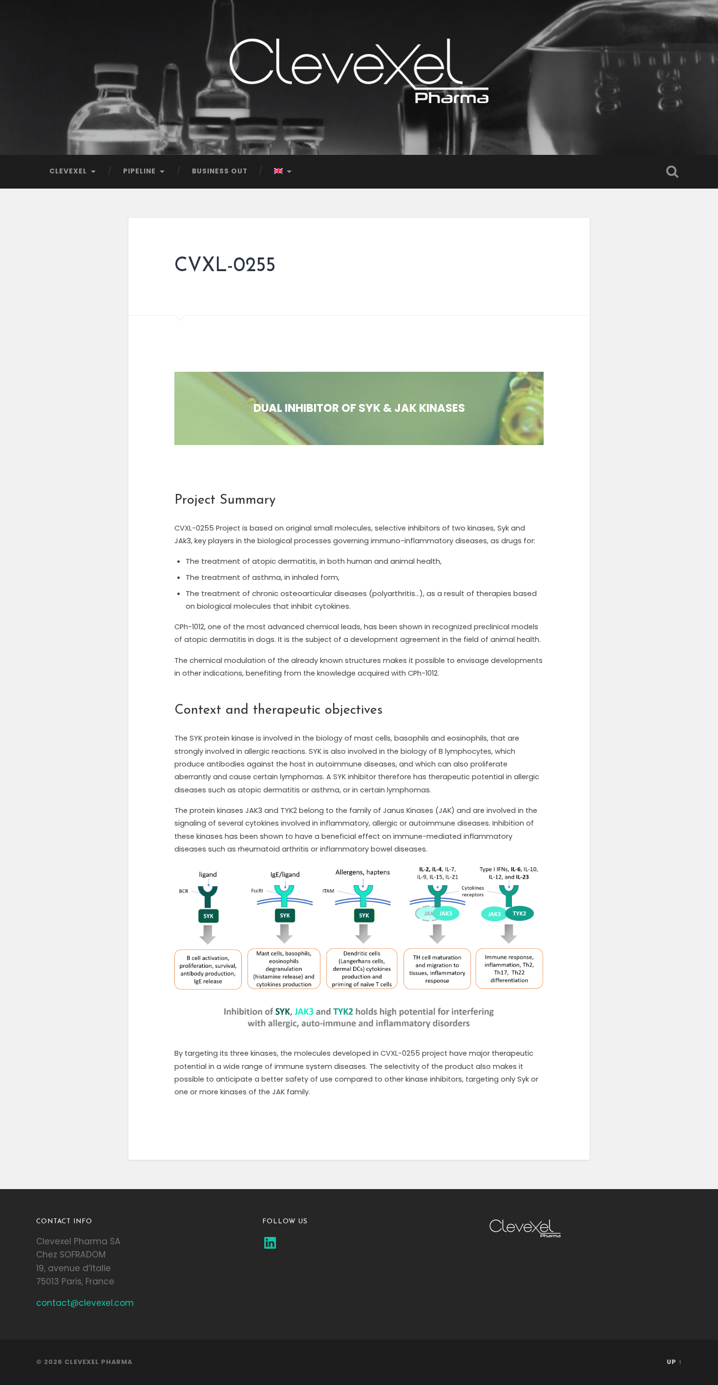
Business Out (220, 171)
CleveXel (68, 171)
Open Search (672, 171)
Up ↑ (674, 1362)
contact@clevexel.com (85, 1303)
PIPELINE (139, 171)
